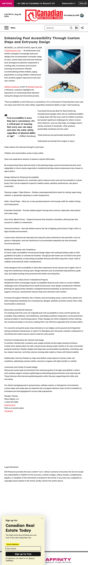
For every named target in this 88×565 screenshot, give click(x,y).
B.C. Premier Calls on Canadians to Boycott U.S (31, 3)
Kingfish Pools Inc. (35, 87)
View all (82, 3)
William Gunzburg (11, 87)
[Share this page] (82, 28)
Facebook (8, 411)
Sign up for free (23, 554)
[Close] (42, 518)
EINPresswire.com (12, 51)
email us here (9, 405)
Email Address (12, 544)
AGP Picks (7, 3)
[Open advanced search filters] (76, 27)
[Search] (71, 27)
